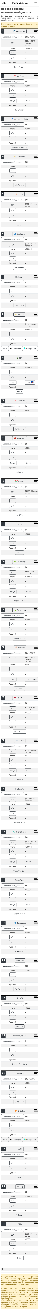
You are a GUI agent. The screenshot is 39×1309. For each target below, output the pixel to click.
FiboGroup (21, 698)
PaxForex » (19, 989)
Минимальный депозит (12, 37)
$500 (28, 463)
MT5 (12, 58)
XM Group (20, 76)
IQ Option (21, 1111)
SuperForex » (19, 914)
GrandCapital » (19, 871)
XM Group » (19, 110)
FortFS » (19, 780)
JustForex (20, 234)
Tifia (20, 1224)
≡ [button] (35, 3)
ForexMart (21, 923)
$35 (28, 770)
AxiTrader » (19, 429)
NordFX (21, 481)
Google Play (31, 349)
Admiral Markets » (19, 147)
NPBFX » (19, 1026)
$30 (28, 101)
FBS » (19, 391)
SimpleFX (20, 1073)
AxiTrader (21, 401)
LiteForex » (19, 185)
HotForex (19, 277)
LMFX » (19, 1177)
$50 (28, 905)
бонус (12, 101)
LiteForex (21, 157)
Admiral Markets (21, 119)
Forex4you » (19, 638)
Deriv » (19, 552)
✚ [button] (2, 1269)
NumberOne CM (19, 1036)
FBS (20, 358)
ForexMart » (19, 951)
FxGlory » (20, 1215)
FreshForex (21, 562)
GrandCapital (21, 832)
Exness (20, 314)
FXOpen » (20, 688)
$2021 (28, 592)
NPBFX (20, 998)
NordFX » (19, 515)
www (5, 348)
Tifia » (19, 1258)
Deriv (20, 524)
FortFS (21, 741)
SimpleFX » (19, 1102)
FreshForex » (19, 601)
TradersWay (20, 789)
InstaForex (20, 438)
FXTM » (19, 225)
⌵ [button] (4, 3)
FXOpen (21, 647)
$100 (28, 382)
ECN (12, 43)
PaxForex (20, 960)
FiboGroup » (19, 731)
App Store (16, 349)
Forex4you (21, 610)
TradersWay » (19, 823)
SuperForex (19, 880)
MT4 (12, 52)
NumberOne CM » (19, 1064)
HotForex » (19, 305)
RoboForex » (19, 67)
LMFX (20, 1149)
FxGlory (20, 1186)
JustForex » (19, 268)
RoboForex (20, 31)
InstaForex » (19, 472)
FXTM (20, 194)
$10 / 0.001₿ (31, 679)
